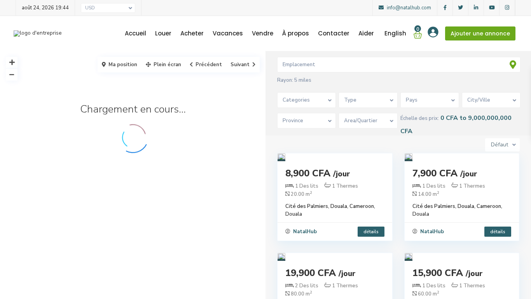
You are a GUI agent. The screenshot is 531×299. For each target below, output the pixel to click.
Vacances (228, 33)
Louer (163, 33)
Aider (366, 33)
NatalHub (304, 231)
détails (371, 232)
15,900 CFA (447, 273)
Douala (293, 214)
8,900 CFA (317, 173)
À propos (295, 33)
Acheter (192, 33)
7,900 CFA (444, 173)
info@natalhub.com (408, 7)
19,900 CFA (320, 273)
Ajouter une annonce (480, 33)
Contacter (333, 33)
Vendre (262, 33)
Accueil (135, 33)
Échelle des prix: (419, 118)
